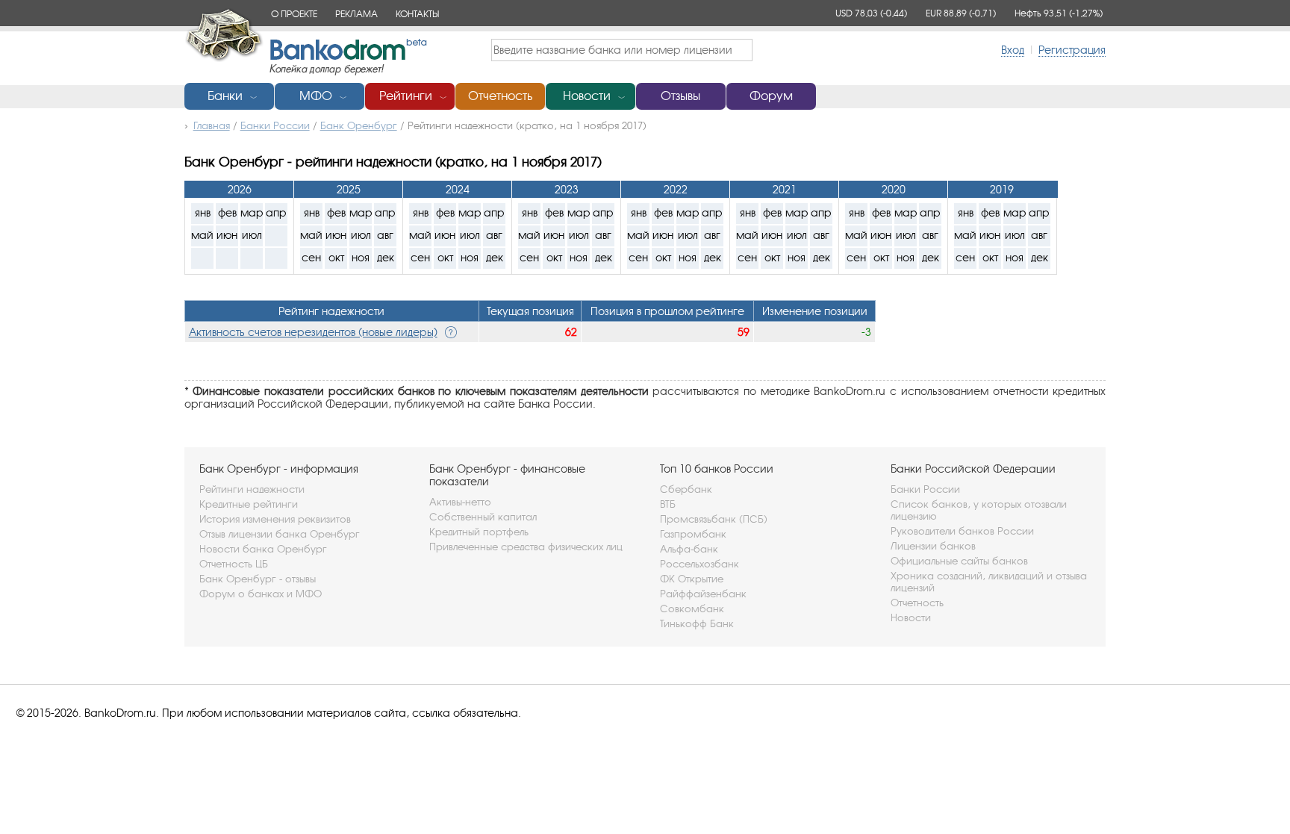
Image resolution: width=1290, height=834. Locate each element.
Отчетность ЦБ (233, 564)
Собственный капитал (483, 517)
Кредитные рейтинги (248, 504)
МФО (315, 96)
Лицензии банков (933, 546)
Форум (771, 96)
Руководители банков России (962, 531)
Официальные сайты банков (959, 561)
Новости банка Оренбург (263, 549)
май (202, 234)
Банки (225, 96)
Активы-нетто (460, 502)
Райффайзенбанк (703, 594)
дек (385, 257)
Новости (587, 96)
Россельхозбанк (699, 564)
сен (311, 257)
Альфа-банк (689, 549)
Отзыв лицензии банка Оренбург (279, 534)
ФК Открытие (691, 579)
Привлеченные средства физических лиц (526, 547)
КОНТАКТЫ (417, 13)
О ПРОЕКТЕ (294, 13)
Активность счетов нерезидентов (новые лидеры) (313, 332)
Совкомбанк (692, 608)
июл (252, 234)
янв (203, 212)
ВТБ (668, 504)
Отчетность (500, 96)
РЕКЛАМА (356, 13)
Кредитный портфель (479, 532)
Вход (1012, 49)
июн (226, 234)
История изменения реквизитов (275, 519)
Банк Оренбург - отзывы (257, 579)
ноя (361, 257)
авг (385, 234)
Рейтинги (405, 96)
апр (276, 212)
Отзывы (680, 96)
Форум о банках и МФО (260, 594)
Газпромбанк (693, 534)
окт (336, 257)
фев (227, 212)
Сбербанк (686, 489)
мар (252, 212)
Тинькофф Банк (697, 623)
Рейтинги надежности (252, 489)
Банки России (925, 489)
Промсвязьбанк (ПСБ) (713, 519)
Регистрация (1072, 49)
